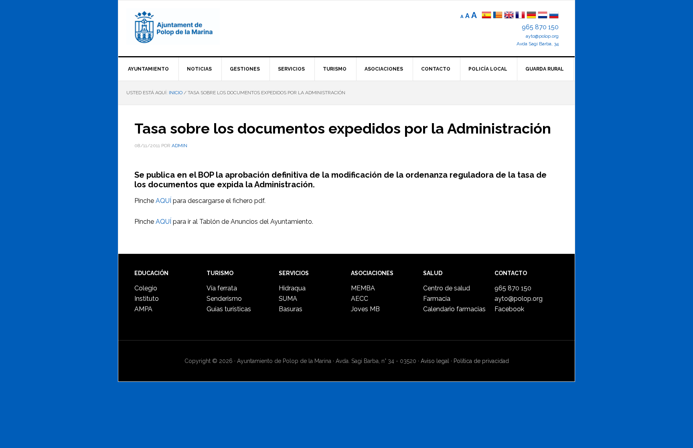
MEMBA (363, 288)
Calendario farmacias (454, 309)
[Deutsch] (531, 16)
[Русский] (554, 16)
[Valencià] (498, 16)
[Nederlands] (543, 16)
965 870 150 (540, 27)
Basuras (290, 309)
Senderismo (224, 298)
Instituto (146, 298)
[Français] (520, 16)
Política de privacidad (481, 361)
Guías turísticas (229, 309)
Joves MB (365, 309)
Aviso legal (435, 361)
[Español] (486, 16)
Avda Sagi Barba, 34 (538, 44)
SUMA (288, 298)
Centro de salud (446, 288)
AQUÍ (163, 201)
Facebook (509, 309)
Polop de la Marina (182, 26)
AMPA (143, 309)
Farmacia (436, 298)
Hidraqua (292, 288)
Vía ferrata (222, 288)
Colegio (145, 288)
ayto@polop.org (542, 36)
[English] (509, 16)
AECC (359, 298)
